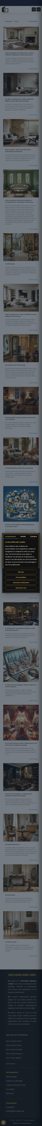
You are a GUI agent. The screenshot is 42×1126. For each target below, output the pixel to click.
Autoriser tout (21, 588)
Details (23, 536)
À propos (33, 536)
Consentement (10, 536)
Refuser (21, 572)
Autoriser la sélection (21, 582)
